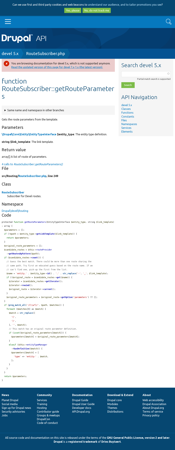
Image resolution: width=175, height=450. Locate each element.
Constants (127, 116)
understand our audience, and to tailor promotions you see (124, 4)
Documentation (82, 395)
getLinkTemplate (45, 234)
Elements (127, 131)
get (58, 277)
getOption (67, 297)
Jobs (5, 415)
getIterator (52, 281)
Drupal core (114, 400)
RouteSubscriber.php (45, 53)
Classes (126, 108)
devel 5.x (10, 53)
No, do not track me (96, 10)
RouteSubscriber (13, 192)
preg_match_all (17, 305)
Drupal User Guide (83, 404)
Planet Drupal (10, 400)
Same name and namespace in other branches (35, 110)
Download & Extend (120, 395)
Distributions (115, 411)
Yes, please (72, 10)
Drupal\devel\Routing (15, 210)
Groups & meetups (48, 415)
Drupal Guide (80, 400)
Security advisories (13, 411)
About (147, 395)
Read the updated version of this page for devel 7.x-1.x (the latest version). (57, 67)
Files (124, 120)
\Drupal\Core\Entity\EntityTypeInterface (29, 134)
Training (42, 404)
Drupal (58, 441)
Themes (112, 407)
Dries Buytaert (111, 441)
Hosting (42, 407)
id (48, 273)
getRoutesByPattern (19, 254)
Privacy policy (151, 415)
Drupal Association (154, 404)
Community (44, 395)
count (35, 257)
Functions (127, 112)
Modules (112, 404)
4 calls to (32, 164)
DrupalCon (43, 419)
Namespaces (129, 124)
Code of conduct (47, 422)
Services (126, 127)
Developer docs (81, 407)
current (48, 289)
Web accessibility (153, 400)
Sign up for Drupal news (16, 407)
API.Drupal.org (81, 411)
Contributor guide (48, 411)
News (5, 395)
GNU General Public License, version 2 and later (138, 437)
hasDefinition (21, 348)
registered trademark (82, 441)
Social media (10, 404)
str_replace (69, 273)
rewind (25, 285)
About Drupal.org (153, 407)
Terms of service (153, 411)
